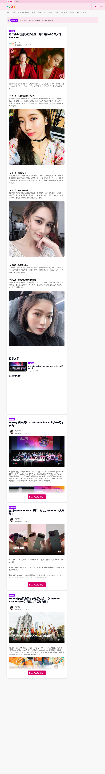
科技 (50, 12)
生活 (45, 12)
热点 (17, 2)
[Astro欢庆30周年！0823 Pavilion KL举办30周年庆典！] (18, 367)
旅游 (39, 12)
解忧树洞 (63, 12)
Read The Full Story (36, 497)
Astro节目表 (81, 12)
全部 (8, 12)
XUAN (10, 2)
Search (95, 6)
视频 (56, 12)
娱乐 (33, 12)
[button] (8, 20)
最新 (14, 12)
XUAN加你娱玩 (23, 12)
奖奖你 (72, 12)
